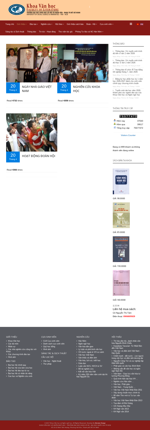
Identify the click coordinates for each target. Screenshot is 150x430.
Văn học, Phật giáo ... (123, 384)
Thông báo (31, 32)
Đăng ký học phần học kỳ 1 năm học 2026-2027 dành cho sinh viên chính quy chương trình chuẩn (128, 81)
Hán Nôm (82, 341)
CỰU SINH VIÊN (48, 336)
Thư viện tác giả (65, 32)
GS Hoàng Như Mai (122, 406)
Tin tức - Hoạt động (47, 32)
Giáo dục (82, 363)
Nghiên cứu (46, 24)
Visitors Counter (128, 135)
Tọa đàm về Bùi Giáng (123, 403)
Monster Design (100, 423)
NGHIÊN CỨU (82, 336)
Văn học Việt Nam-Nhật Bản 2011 (128, 390)
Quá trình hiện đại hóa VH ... (126, 379)
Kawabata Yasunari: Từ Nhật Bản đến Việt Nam (127, 347)
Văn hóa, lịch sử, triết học (89, 360)
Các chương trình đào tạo (19, 354)
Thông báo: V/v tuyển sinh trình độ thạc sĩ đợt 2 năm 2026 (127, 61)
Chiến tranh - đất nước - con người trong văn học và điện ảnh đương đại (127, 357)
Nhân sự (11, 346)
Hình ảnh (12, 357)
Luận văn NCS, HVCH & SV (90, 366)
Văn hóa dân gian (85, 346)
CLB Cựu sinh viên (51, 341)
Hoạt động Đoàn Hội (38, 156)
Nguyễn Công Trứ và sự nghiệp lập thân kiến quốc (127, 362)
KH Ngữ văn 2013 (121, 409)
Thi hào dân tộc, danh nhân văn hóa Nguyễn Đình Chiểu (126, 342)
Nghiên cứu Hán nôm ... (124, 381)
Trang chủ (9, 24)
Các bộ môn (13, 344)
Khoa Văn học (14, 341)
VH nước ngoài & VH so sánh (91, 352)
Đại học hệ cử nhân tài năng (20, 373)
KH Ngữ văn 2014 (121, 411)
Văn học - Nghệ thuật (52, 361)
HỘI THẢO (117, 336)
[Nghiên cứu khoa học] (82, 63)
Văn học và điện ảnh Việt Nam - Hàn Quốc (126, 352)
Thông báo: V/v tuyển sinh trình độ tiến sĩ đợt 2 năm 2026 (127, 52)
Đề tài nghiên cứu (85, 369)
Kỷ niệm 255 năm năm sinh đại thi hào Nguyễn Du (91, 375)
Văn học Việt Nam (86, 355)
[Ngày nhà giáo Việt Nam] (31, 63)
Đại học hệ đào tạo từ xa (18, 370)
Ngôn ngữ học (84, 344)
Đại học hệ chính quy (17, 365)
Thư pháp (47, 364)
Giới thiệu (21, 24)
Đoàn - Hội (90, 24)
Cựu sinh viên (106, 24)
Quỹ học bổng (49, 346)
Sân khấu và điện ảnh (87, 358)
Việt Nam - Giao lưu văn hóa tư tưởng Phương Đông (126, 375)
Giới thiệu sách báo (75, 24)
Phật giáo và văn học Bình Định (127, 366)
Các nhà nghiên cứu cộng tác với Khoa (21, 350)
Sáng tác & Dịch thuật (14, 32)
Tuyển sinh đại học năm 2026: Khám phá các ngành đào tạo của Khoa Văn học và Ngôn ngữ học (127, 92)
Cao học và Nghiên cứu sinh (20, 376)
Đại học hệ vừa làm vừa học (20, 368)
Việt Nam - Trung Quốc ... (124, 387)
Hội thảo (58, 24)
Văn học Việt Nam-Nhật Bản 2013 (128, 400)
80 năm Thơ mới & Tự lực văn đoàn (126, 396)
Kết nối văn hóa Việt (87, 372)
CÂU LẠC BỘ (47, 357)
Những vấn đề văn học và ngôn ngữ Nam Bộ (126, 370)
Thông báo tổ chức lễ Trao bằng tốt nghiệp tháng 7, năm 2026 (128, 71)
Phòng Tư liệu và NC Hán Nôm (88, 32)
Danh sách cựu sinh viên (53, 344)
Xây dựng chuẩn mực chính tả (127, 393)
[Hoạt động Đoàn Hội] (31, 132)
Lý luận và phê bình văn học (90, 349)
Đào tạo (33, 24)
